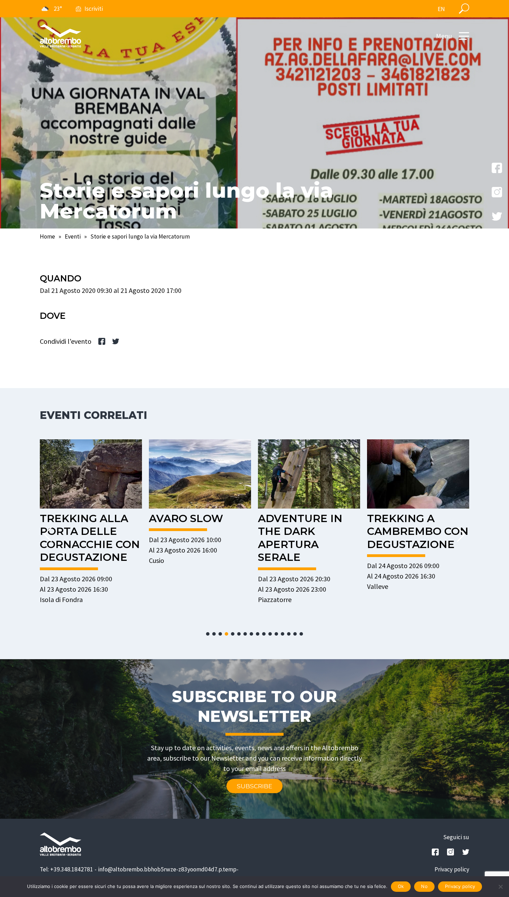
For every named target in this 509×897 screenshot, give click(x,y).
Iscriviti (93, 8)
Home (47, 236)
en (441, 9)
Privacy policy (452, 869)
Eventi (73, 236)
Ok (401, 886)
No (424, 886)
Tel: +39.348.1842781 (66, 869)
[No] (500, 886)
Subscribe (254, 786)
